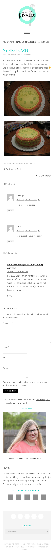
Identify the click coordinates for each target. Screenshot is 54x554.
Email (6, 357)
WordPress (27, 550)
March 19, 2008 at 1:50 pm (28, 230)
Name (6, 347)
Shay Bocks (44, 544)
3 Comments (27, 54)
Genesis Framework (27, 547)
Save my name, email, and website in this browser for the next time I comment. (25, 384)
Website (6, 368)
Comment (8, 323)
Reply (11, 210)
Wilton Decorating (30, 163)
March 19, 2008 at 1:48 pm (28, 199)
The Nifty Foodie (27, 15)
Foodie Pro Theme (28, 544)
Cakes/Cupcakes (17, 163)
